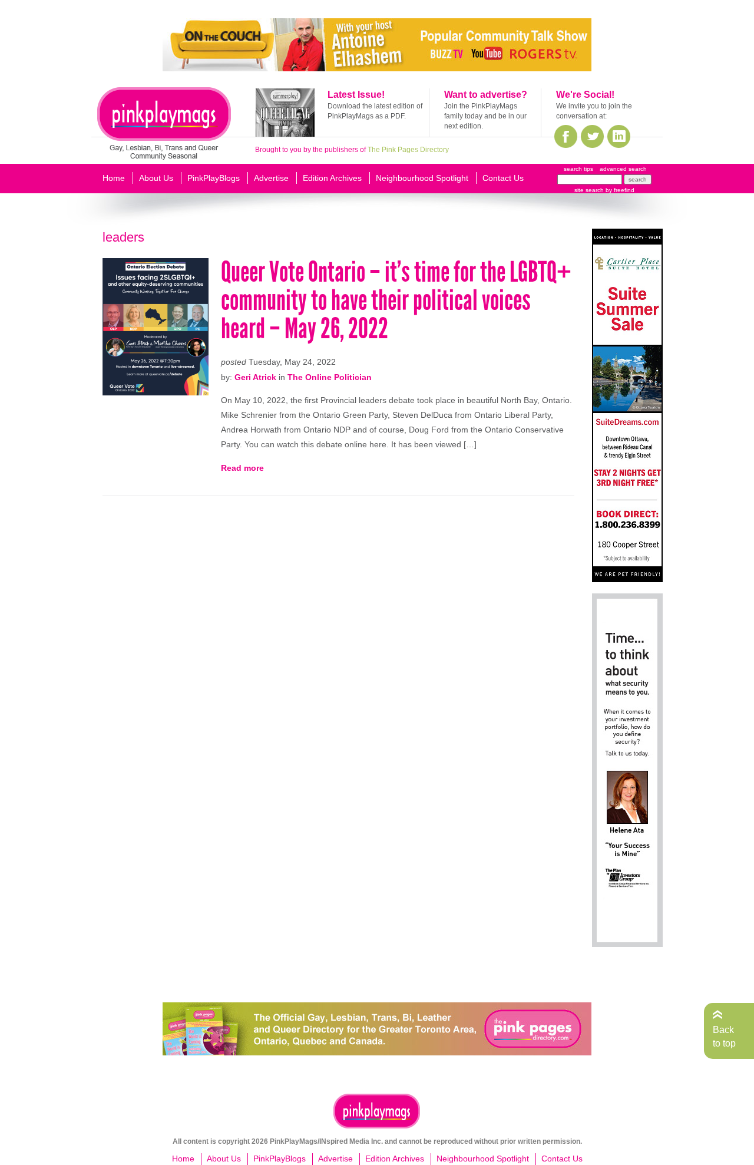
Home (113, 178)
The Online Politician (329, 377)
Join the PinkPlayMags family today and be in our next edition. (485, 116)
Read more (242, 468)
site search (589, 190)
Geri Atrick (255, 377)
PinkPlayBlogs (213, 178)
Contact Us (503, 178)
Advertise (271, 178)
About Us (156, 178)
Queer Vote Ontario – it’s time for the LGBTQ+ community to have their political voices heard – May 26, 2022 (396, 300)
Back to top (724, 1036)
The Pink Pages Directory (408, 150)
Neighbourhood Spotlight (422, 178)
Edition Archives (332, 178)
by (619, 190)
